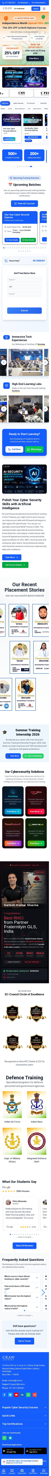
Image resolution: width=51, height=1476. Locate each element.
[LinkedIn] (22, 1395)
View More (10, 557)
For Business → (24, 3)
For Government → (39, 3)
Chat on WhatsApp (34, 756)
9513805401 (39, 260)
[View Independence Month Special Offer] (24, 38)
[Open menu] (44, 8)
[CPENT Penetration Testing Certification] (30, 93)
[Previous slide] (4, 362)
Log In (36, 9)
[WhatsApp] (28, 1395)
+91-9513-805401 (16, 1388)
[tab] (5, 103)
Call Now (16, 449)
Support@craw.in (17, 1384)
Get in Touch (24, 1341)
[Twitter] (10, 1395)
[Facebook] (4, 1395)
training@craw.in (15, 1380)
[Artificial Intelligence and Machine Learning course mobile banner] (24, 77)
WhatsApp (36, 449)
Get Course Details (13, 565)
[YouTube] (16, 1395)
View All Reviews (24, 1245)
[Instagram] (34, 1395)
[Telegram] (10, 1438)
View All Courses (26, 203)
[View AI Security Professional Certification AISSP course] (24, 479)
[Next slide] (45, 362)
